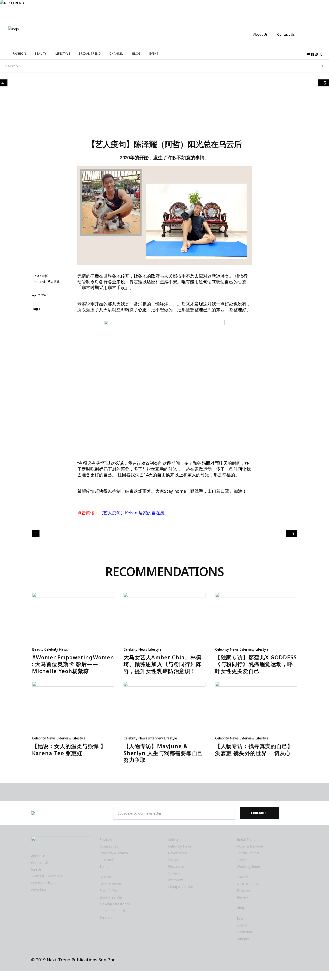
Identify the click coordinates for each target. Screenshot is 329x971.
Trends (242, 859)
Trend (103, 866)
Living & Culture (180, 886)
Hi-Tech (174, 873)
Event (241, 918)
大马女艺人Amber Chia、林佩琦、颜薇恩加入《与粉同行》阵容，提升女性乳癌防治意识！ (163, 664)
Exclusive (244, 890)
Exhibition (244, 932)
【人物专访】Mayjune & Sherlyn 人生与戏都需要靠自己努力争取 (163, 752)
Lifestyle (154, 649)
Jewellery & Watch (113, 853)
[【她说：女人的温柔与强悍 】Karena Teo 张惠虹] (73, 709)
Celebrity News (56, 649)
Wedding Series (249, 866)
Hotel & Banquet (250, 846)
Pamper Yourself (112, 910)
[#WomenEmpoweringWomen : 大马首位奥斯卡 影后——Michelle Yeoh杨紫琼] (73, 620)
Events (242, 925)
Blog (240, 908)
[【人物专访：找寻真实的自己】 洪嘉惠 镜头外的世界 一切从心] (256, 709)
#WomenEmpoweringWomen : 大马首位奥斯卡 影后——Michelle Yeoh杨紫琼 (73, 664)
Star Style (107, 859)
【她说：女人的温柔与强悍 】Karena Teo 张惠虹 (69, 749)
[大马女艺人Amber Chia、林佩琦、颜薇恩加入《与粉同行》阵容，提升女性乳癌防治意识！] (164, 620)
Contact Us (286, 34)
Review (242, 897)
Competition (247, 938)
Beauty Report (111, 883)
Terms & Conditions (46, 876)
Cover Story (177, 853)
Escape (173, 859)
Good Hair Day (111, 897)
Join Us (36, 869)
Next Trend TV (248, 883)
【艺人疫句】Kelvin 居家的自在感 (131, 513)
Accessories (108, 846)
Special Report (248, 853)
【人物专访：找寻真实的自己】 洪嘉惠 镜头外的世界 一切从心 (254, 749)
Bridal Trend (246, 839)
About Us (260, 34)
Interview (247, 649)
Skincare (105, 917)
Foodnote (176, 866)
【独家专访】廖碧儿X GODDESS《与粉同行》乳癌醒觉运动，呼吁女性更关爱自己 (256, 664)
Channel (243, 877)
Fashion (105, 839)
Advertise (38, 889)
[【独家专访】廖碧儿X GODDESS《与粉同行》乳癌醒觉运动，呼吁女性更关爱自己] (256, 620)
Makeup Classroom (114, 904)
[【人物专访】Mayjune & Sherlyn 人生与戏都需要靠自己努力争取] (164, 709)
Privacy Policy (41, 882)
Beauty (37, 649)
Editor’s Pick (108, 890)
